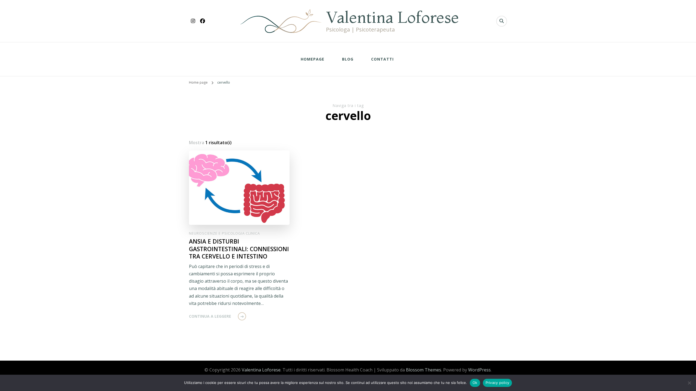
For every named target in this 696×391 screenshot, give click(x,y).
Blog (347, 59)
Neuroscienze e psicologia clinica (224, 233)
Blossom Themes (423, 370)
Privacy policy (497, 382)
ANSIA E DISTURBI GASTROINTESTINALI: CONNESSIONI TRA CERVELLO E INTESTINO (239, 249)
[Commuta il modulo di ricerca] (501, 21)
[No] (689, 383)
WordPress (479, 370)
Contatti (382, 59)
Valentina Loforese (392, 17)
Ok (475, 382)
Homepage (312, 59)
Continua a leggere (210, 316)
